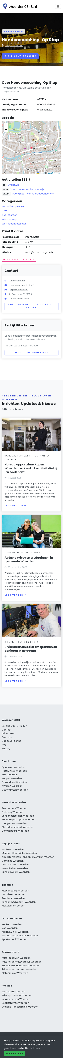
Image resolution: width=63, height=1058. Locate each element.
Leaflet (42, 173)
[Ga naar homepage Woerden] (19, 6)
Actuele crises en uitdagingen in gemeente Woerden (29, 559)
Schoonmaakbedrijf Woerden (19, 902)
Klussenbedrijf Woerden (15, 890)
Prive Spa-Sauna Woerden (17, 995)
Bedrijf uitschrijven (32, 352)
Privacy (6, 748)
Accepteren (14, 1053)
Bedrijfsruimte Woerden (15, 1003)
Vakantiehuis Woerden (15, 868)
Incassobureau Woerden (16, 999)
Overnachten (9, 215)
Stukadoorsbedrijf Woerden (17, 827)
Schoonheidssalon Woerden (18, 815)
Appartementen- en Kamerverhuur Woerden (28, 857)
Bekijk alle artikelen (11, 409)
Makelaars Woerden (13, 905)
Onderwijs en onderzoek (22, 552)
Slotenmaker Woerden (15, 973)
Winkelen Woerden (13, 849)
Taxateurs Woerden (13, 898)
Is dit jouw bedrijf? (20, 56)
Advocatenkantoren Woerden (19, 969)
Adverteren (8, 733)
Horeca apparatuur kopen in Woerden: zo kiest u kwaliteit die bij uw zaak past (31, 468)
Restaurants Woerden (14, 808)
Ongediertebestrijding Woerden (20, 1006)
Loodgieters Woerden (14, 823)
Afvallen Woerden (12, 786)
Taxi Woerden (10, 774)
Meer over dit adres (19, 259)
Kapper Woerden (12, 778)
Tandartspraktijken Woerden (18, 819)
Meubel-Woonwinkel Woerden (19, 853)
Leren (5, 210)
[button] (31, 147)
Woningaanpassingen (14, 223)
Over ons (7, 737)
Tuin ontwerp (9, 219)
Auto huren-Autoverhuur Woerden (21, 961)
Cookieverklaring (11, 741)
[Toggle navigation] (58, 6)
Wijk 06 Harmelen (19, 289)
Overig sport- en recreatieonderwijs (33, 193)
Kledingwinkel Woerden (15, 932)
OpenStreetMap (54, 173)
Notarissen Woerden (13, 894)
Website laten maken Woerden (20, 935)
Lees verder (14, 505)
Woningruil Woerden (13, 991)
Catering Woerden (12, 812)
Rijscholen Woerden (13, 767)
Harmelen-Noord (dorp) (22, 285)
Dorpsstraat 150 (14, 45)
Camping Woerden (13, 860)
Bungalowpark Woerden (16, 872)
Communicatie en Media (21, 642)
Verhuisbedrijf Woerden (15, 830)
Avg (4, 744)
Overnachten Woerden (15, 864)
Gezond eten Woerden (15, 789)
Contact (6, 729)
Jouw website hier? (19, 298)
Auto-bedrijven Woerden (16, 958)
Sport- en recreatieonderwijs (27, 189)
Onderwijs (13, 185)
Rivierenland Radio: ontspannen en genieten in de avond (31, 649)
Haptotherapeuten (13, 31)
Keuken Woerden (12, 924)
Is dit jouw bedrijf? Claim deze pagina (31, 306)
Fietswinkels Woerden (14, 771)
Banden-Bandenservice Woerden (21, 965)
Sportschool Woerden (14, 939)
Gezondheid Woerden (14, 782)
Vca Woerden (10, 928)
